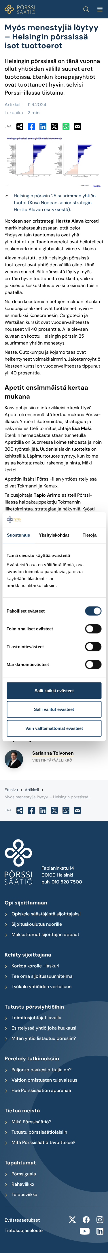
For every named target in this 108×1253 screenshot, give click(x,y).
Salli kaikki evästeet (54, 690)
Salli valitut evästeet (54, 709)
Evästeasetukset (22, 1220)
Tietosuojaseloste (24, 1230)
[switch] (93, 628)
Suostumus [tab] (18, 535)
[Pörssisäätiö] (20, 9)
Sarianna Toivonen (53, 753)
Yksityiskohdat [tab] (54, 535)
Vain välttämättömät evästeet (54, 728)
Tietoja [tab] (89, 535)
